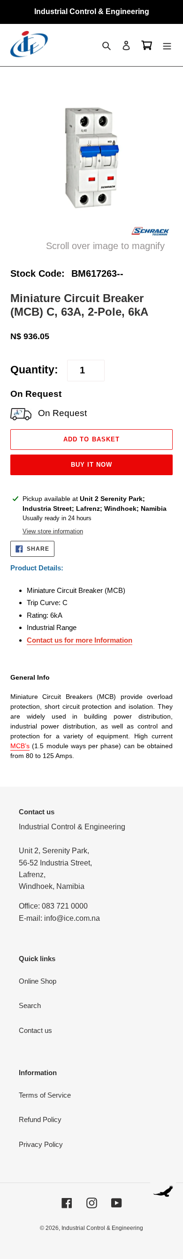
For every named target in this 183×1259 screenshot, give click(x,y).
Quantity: (34, 370)
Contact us (35, 1030)
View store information (53, 531)
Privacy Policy (41, 1144)
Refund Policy (40, 1119)
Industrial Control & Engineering (102, 1228)
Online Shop (37, 981)
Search (30, 1005)
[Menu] (167, 45)
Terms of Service (45, 1095)
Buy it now (91, 464)
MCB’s (20, 746)
